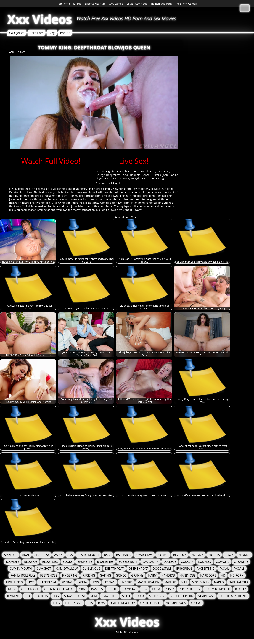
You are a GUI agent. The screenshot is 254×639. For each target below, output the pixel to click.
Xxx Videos (39, 19)
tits (90, 603)
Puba (156, 589)
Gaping (105, 575)
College (100, 175)
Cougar (187, 562)
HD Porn (156, 175)
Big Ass (162, 555)
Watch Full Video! (51, 161)
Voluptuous (176, 603)
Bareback (123, 555)
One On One (30, 589)
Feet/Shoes (48, 575)
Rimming (13, 596)
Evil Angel (114, 183)
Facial (125, 175)
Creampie (241, 562)
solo (126, 596)
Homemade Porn (161, 3)
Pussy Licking (189, 589)
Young (196, 603)
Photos (65, 33)
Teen (56, 603)
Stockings (157, 596)
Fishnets (135, 175)
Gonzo (145, 175)
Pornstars (37, 33)
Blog (52, 33)
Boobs (68, 562)
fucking (88, 575)
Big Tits (214, 555)
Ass (70, 555)
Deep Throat (138, 568)
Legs (95, 582)
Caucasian (163, 171)
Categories (16, 33)
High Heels (14, 582)
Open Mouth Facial (59, 589)
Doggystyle (162, 568)
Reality (240, 589)
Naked (219, 582)
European (184, 568)
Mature (170, 582)
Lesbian (109, 582)
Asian (58, 555)
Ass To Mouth (88, 555)
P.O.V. (126, 178)
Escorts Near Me (95, 3)
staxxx (139, 596)
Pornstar (129, 589)
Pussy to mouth (217, 589)
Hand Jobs (187, 575)
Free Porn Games (186, 3)
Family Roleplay (23, 575)
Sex (27, 596)
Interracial (48, 582)
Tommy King (156, 178)
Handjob (168, 575)
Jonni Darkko (170, 175)
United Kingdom (122, 603)
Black (229, 555)
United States (150, 603)
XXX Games (116, 3)
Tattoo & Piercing (233, 596)
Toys (101, 603)
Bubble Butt (147, 171)
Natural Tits (114, 178)
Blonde (244, 555)
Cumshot (44, 568)
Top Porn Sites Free (69, 3)
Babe (107, 555)
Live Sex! (134, 161)
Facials (239, 568)
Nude (12, 589)
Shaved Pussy (75, 596)
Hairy (152, 575)
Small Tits (109, 596)
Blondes (12, 562)
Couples (204, 562)
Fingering (70, 575)
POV (144, 589)
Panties (97, 589)
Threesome (73, 603)
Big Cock (180, 555)
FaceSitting (206, 568)
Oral (82, 589)
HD (223, 575)
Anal (26, 555)
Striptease (206, 596)
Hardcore (208, 575)
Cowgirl (222, 562)
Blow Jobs (50, 562)
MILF (184, 582)
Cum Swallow (67, 568)
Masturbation (148, 582)
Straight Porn (139, 178)
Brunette (133, 171)
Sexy (56, 596)
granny (137, 575)
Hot (31, 582)
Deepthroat (113, 175)
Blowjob (122, 171)
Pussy (169, 589)
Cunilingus (91, 568)
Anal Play (41, 555)
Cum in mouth (21, 568)
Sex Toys (41, 596)
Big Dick (111, 171)
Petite (112, 589)
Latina (82, 582)
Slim (93, 596)
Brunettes (105, 562)
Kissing (67, 582)
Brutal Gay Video (137, 3)
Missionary (200, 582)
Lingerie (101, 178)
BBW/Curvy (144, 555)
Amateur (10, 555)
